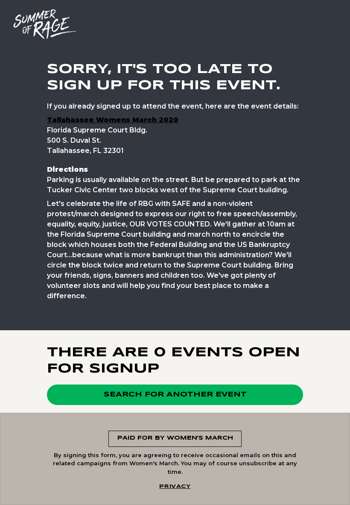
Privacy (174, 486)
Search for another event (175, 394)
